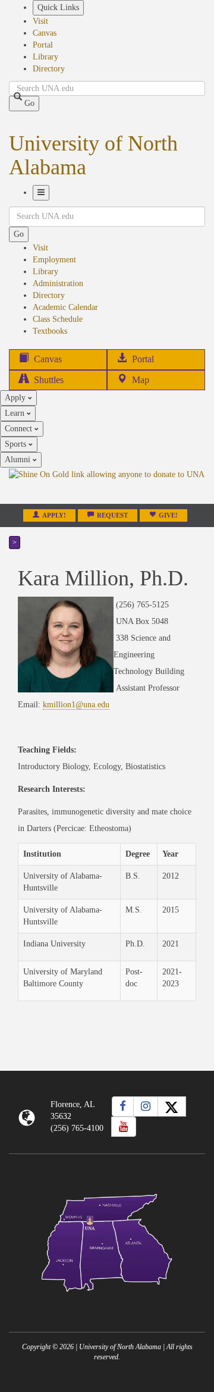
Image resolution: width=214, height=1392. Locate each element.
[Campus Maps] (107, 1240)
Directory (49, 68)
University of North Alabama (93, 155)
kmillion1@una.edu (76, 704)
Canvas (44, 33)
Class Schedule (58, 319)
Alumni (19, 459)
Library (45, 56)
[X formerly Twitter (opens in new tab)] (172, 1106)
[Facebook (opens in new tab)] (123, 1106)
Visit (40, 21)
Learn (16, 413)
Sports (17, 444)
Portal (43, 44)
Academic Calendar (65, 307)
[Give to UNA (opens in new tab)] (107, 485)
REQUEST (112, 515)
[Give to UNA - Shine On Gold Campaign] (107, 1301)
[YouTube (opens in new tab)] (123, 1127)
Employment (54, 259)
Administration (58, 283)
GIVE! (168, 515)
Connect (19, 428)
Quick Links (58, 7)
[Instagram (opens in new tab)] (145, 1106)
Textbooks (50, 331)
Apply (16, 397)
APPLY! (54, 515)
